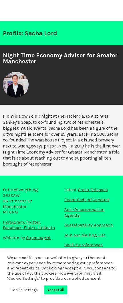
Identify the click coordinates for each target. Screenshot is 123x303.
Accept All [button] (55, 290)
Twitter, (33, 222)
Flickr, (30, 227)
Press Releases (93, 189)
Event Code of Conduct (86, 199)
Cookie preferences (83, 244)
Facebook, (13, 227)
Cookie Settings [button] (24, 290)
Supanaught (38, 237)
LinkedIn (46, 227)
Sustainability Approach (88, 225)
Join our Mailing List (85, 235)
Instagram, (14, 222)
